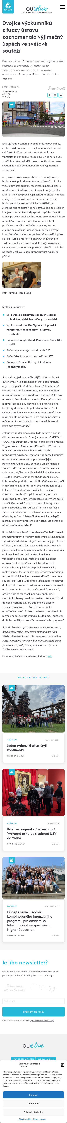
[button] (62, 1065)
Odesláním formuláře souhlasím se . (28, 1020)
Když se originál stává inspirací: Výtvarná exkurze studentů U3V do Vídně (31, 833)
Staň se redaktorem (23, 1059)
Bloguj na (46, 1059)
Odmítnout (33, 1103)
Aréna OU (6, 94)
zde (50, 656)
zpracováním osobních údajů (42, 1020)
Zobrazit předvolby (33, 1112)
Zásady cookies (25, 1119)
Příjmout (33, 1095)
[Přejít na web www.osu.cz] (8, 6)
